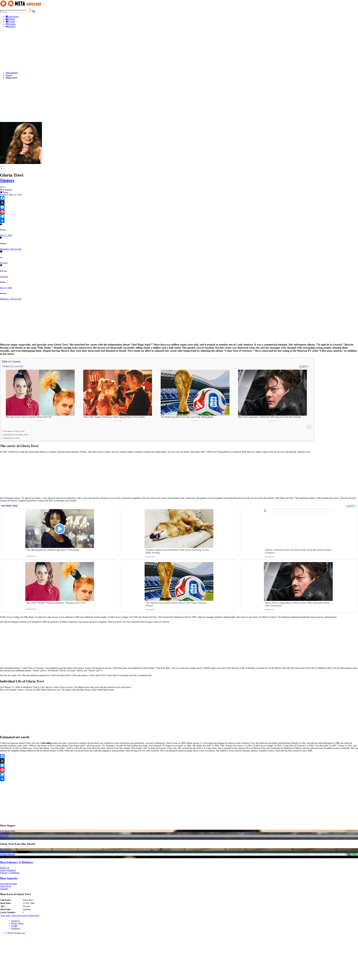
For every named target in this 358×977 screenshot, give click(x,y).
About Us (15, 921)
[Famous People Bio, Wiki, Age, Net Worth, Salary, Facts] (21, 6)
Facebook (15, 928)
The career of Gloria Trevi (13, 431)
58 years (3, 263)
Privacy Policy (17, 923)
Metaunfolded (12, 73)
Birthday (11, 19)
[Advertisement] (84, 49)
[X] (179, 203)
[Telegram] (179, 216)
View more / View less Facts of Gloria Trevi (19, 915)
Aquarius (4, 276)
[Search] (33, 11)
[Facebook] (179, 198)
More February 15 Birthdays (16, 862)
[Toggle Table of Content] (308, 427)
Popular (11, 21)
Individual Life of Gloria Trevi (15, 435)
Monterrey (4, 249)
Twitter (14, 926)
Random (11, 26)
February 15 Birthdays (10, 873)
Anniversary (13, 16)
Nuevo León (15, 249)
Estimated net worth (11, 438)
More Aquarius (8, 878)
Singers (9, 75)
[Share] (179, 220)
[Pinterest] (179, 211)
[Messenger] (179, 207)
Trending (12, 24)
